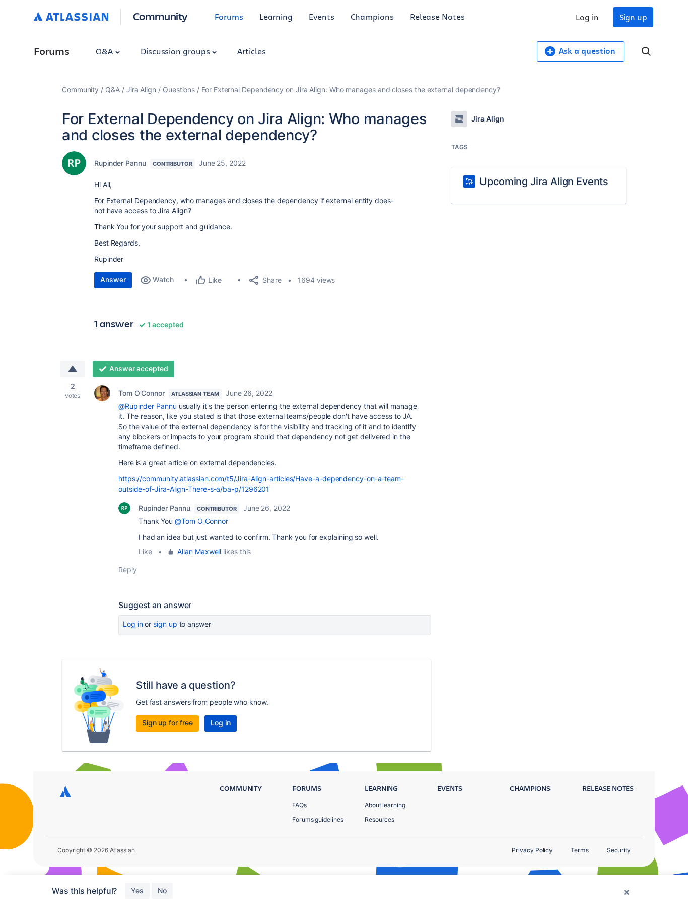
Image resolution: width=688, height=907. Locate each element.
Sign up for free (167, 722)
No (162, 890)
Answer (113, 279)
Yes (137, 890)
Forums (229, 16)
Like (145, 551)
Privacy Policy (532, 850)
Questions (179, 89)
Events (321, 16)
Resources (379, 819)
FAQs (299, 805)
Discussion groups (176, 51)
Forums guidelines (317, 819)
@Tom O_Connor (201, 521)
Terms (580, 850)
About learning (385, 805)
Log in (587, 17)
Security (619, 850)
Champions (372, 16)
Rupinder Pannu (120, 163)
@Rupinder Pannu (147, 406)
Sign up (633, 17)
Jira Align (141, 89)
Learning (276, 16)
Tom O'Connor (141, 393)
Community (160, 16)
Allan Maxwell (199, 551)
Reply (127, 569)
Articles (251, 51)
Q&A (105, 51)
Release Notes (437, 16)
